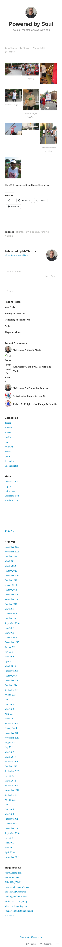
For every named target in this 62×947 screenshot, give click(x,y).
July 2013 (9, 747)
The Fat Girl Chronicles (15, 891)
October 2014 (11, 685)
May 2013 (9, 751)
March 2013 (10, 756)
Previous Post (12, 272)
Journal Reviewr (12, 877)
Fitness (26, 48)
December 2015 (12, 642)
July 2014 (9, 699)
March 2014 (10, 718)
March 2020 (10, 565)
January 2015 (11, 675)
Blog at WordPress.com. (31, 937)
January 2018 (11, 589)
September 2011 (12, 794)
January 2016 (11, 637)
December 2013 (12, 732)
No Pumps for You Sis (36, 388)
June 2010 (9, 842)
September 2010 (12, 833)
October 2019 (11, 580)
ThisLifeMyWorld (13, 882)
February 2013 (11, 761)
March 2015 (10, 665)
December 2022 (12, 546)
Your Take (10, 307)
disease (8, 422)
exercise (8, 427)
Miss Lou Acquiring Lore (16, 905)
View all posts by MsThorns (17, 255)
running (45, 231)
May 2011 (9, 813)
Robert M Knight (22, 404)
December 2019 (12, 575)
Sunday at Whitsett (15, 313)
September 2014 (12, 689)
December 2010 (12, 828)
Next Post (50, 277)
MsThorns (12, 48)
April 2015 (10, 661)
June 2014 (9, 704)
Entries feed (10, 490)
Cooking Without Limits (16, 896)
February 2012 (11, 785)
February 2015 (11, 670)
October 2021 (11, 556)
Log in (8, 486)
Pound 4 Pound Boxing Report (19, 910)
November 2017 (12, 599)
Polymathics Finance (14, 872)
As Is (7, 326)
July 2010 (9, 837)
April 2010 (10, 852)
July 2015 (9, 651)
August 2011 (10, 799)
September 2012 (12, 770)
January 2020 (11, 570)
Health (8, 437)
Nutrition (9, 446)
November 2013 (12, 737)
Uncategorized (11, 465)
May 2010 (9, 847)
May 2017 (9, 608)
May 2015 (9, 656)
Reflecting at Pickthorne (17, 319)
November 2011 (12, 790)
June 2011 (9, 809)
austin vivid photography (16, 901)
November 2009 (12, 856)
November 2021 (12, 551)
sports (7, 456)
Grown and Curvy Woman (17, 886)
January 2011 (11, 823)
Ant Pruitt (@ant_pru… (25, 366)
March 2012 (10, 780)
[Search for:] (20, 290)
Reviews (9, 451)
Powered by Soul (31, 24)
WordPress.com (12, 500)
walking (9, 235)
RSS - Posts (10, 531)
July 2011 (9, 804)
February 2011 (11, 818)
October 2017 (11, 603)
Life (6, 441)
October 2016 (11, 618)
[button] (13, 69)
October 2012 (11, 766)
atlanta (19, 231)
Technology (10, 460)
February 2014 (11, 723)
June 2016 (9, 627)
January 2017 (11, 613)
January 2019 (11, 584)
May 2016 (9, 632)
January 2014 (11, 728)
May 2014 (9, 708)
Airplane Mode (13, 332)
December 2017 (12, 594)
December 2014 (12, 680)
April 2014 (10, 713)
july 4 (28, 231)
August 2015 (10, 646)
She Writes (9, 915)
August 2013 (10, 742)
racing (35, 231)
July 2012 (9, 775)
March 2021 (10, 561)
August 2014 (10, 694)
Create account (11, 481)
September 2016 (12, 623)
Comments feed (12, 495)
